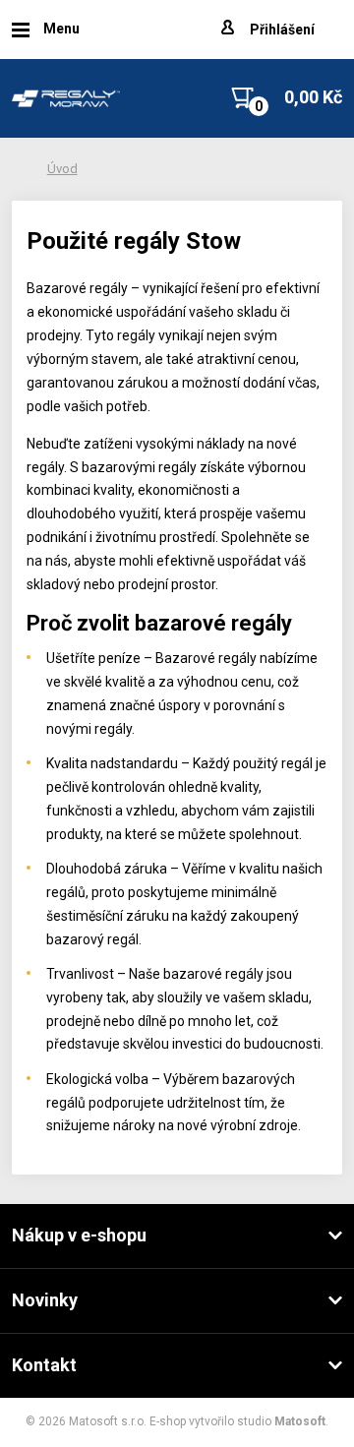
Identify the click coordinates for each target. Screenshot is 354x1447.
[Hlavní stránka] (66, 98)
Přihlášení (282, 29)
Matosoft (299, 1421)
